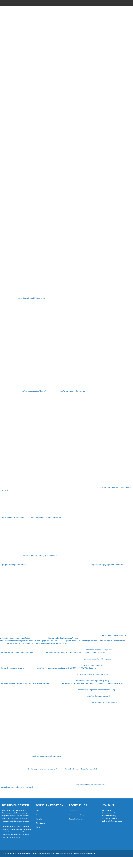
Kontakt (38, 827)
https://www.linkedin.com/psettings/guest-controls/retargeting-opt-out (25, 683)
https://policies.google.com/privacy (13, 565)
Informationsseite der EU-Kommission (31, 298)
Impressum (73, 811)
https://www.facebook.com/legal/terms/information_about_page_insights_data (28, 641)
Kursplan (39, 819)
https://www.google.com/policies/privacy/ (46, 756)
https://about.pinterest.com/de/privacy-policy (93, 674)
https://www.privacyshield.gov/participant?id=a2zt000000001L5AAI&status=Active (31, 517)
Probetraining (40, 823)
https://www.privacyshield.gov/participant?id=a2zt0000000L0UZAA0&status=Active (92, 683)
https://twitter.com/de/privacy (91, 665)
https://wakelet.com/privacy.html (98, 696)
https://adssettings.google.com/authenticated (16, 652)
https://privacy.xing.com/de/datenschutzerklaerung (96, 690)
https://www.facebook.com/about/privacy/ (63, 638)
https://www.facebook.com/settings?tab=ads (81, 641)
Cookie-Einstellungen (76, 819)
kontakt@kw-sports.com (113, 821)
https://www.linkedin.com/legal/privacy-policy (92, 681)
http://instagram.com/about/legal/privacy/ (97, 659)
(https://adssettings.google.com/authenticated (107, 565)
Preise (38, 815)
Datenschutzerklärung (76, 815)
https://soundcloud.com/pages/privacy (104, 702)
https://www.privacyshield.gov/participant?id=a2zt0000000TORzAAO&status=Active (67, 668)
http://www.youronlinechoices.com (112, 641)
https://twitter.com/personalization (12, 668)
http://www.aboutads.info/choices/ (33, 391)
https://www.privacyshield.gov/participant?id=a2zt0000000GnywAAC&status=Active (36, 643)
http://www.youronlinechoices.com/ (72, 391)
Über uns (39, 811)
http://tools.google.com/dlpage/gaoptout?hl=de (40, 555)
